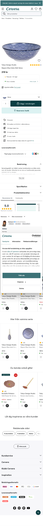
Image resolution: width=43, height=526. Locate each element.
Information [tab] (16, 241)
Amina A (11, 222)
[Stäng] (40, 3)
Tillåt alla (21, 275)
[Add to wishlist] (39, 60)
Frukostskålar (8, 434)
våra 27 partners (13, 251)
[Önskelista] (36, 9)
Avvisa (21, 288)
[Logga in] (32, 9)
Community (19, 198)
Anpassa (20, 282)
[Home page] (12, 10)
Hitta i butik (33, 81)
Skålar (31, 434)
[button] (4, 14)
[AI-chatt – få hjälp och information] (38, 512)
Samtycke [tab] (5, 241)
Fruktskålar (21, 434)
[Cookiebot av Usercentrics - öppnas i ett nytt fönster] (32, 236)
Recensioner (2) (7, 198)
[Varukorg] (40, 9)
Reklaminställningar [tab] (30, 241)
